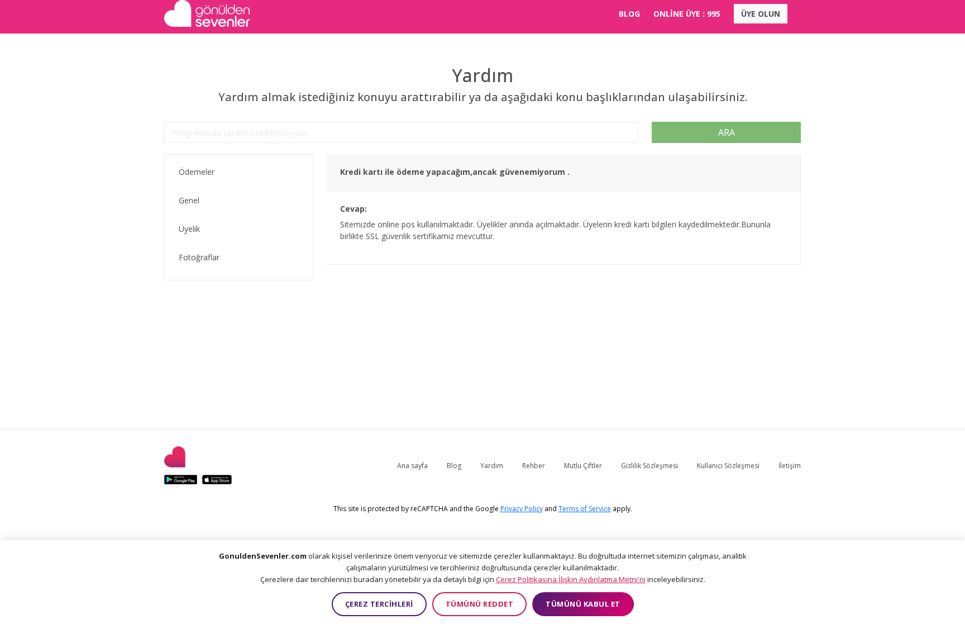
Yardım (491, 465)
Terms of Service (584, 508)
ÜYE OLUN (760, 13)
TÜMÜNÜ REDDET (480, 604)
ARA (726, 132)
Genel (189, 200)
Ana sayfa (412, 465)
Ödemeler (196, 171)
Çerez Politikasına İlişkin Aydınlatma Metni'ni (571, 579)
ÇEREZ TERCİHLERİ (379, 604)
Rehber (533, 465)
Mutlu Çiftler (583, 465)
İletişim (789, 465)
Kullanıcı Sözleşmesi (728, 465)
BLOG (629, 13)
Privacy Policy (521, 508)
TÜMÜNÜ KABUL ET (583, 604)
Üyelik (189, 228)
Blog (454, 465)
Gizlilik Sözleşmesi (649, 465)
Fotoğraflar (199, 257)
